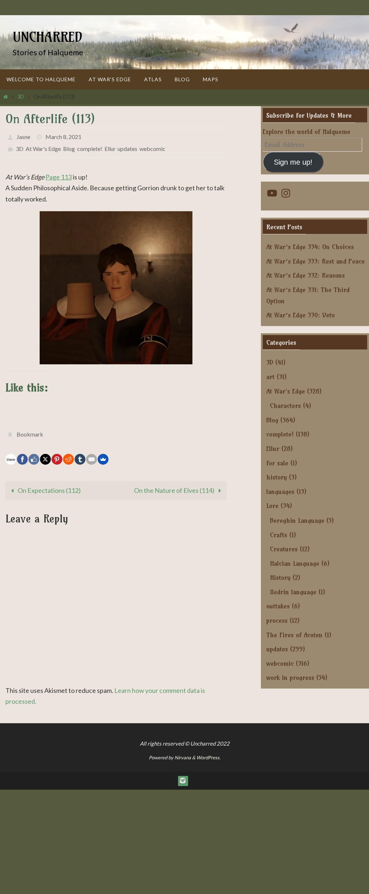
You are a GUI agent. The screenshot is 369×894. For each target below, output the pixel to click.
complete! (89, 145)
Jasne (23, 135)
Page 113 (58, 173)
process (277, 620)
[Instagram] (182, 774)
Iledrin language (293, 592)
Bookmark (30, 429)
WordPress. (208, 752)
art (270, 377)
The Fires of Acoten (294, 635)
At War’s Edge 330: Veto (300, 315)
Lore (272, 506)
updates (127, 145)
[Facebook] (22, 453)
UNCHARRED (48, 37)
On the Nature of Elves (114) (174, 484)
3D (20, 97)
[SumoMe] (103, 453)
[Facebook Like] (33, 453)
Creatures (284, 549)
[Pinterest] (57, 453)
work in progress (290, 677)
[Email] (91, 453)
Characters (285, 406)
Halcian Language (294, 563)
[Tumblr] (80, 453)
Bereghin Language (297, 520)
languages (280, 491)
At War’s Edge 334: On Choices (310, 247)
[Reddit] (68, 453)
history (276, 477)
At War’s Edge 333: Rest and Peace (315, 261)
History (280, 577)
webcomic (152, 145)
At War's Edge (43, 145)
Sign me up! (293, 162)
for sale (277, 463)
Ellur (110, 145)
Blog (69, 145)
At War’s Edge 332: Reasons (305, 275)
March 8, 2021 (63, 135)
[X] (45, 453)
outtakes (278, 606)
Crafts (278, 535)
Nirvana (182, 752)
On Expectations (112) (49, 484)
